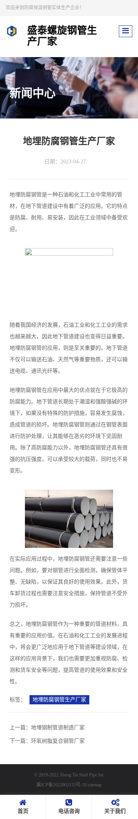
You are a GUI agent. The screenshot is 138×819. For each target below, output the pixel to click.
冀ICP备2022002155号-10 (61, 785)
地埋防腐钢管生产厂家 (59, 699)
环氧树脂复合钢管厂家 (58, 741)
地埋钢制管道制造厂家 (58, 727)
